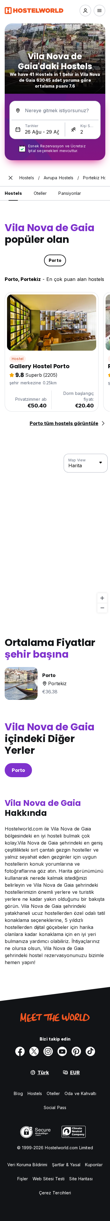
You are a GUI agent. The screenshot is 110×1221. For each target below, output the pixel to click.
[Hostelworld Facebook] (20, 1051)
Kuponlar (94, 1164)
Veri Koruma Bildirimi (27, 1164)
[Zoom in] (102, 598)
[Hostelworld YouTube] (62, 1051)
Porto (18, 770)
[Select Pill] (85, 10)
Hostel (17, 359)
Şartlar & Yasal (66, 1164)
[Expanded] (11, 178)
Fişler (22, 1178)
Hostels (35, 1093)
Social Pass (55, 1107)
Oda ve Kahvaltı (80, 1093)
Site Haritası (80, 1178)
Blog (18, 1093)
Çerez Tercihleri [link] (55, 1192)
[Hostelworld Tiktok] (90, 1051)
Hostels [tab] (13, 193)
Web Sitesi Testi (49, 1178)
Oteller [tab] (40, 193)
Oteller (53, 1093)
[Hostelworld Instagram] (48, 1051)
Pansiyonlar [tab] (69, 193)
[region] (55, 533)
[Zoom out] (102, 608)
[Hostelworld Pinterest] (76, 1051)
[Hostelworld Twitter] (34, 1051)
